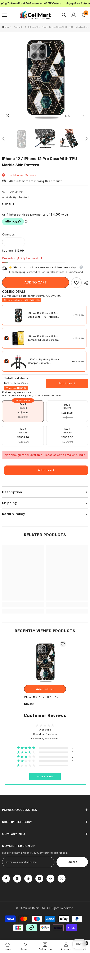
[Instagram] (17, 879)
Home (5, 27)
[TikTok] (39, 879)
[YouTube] (50, 879)
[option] (45, 77)
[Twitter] (62, 879)
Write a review (45, 776)
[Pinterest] (28, 879)
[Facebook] (6, 879)
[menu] (4, 14)
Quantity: (8, 234)
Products (18, 27)
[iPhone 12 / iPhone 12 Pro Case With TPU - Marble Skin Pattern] (45, 662)
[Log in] (73, 15)
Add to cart (35, 282)
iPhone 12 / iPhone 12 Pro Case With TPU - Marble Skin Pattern (43, 317)
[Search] (63, 14)
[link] (76, 282)
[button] (76, 116)
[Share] (85, 283)
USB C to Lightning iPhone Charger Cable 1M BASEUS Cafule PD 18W (43, 363)
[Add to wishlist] (63, 644)
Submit (72, 862)
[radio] (23, 411)
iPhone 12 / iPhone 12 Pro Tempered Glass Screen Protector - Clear (43, 340)
